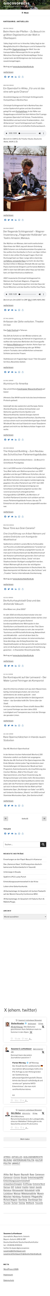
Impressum (8, 1275)
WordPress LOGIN (10, 1269)
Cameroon (39, 1174)
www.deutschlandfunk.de (23, 67)
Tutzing (21, 1203)
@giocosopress (38, 1049)
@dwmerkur (26, 1113)
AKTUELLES (17, 1157)
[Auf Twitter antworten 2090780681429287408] (12, 1100)
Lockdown (8, 1193)
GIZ (12, 1187)
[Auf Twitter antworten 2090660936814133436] (12, 1039)
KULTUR (39, 1160)
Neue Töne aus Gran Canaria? (19, 528)
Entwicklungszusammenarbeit (16, 1181)
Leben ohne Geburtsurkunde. (15, 886)
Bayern (17, 1174)
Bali (11, 1174)
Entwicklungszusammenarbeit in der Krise (20, 882)
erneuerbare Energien (12, 1184)
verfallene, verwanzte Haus (14, 261)
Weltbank (30, 1203)
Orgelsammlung (19, 49)
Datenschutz (8, 1280)
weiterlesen (8, 72)
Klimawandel (18, 1190)
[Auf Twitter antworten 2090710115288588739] (12, 1128)
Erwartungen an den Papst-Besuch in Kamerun (22, 859)
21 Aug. (40, 1023)
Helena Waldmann (14, 345)
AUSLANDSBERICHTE (33, 1157)
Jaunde (39, 1187)
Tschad (14, 1203)
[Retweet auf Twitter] (16, 1020)
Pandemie (26, 1196)
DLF (30, 300)
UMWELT (16, 1163)
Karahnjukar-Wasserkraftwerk (29, 389)
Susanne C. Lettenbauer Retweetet (30, 1020)
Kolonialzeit (30, 1190)
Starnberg (22, 1199)
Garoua (6, 1187)
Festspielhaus (21, 111)
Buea (32, 1174)
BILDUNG (7, 1160)
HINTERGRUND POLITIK (23, 1160)
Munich (40, 1193)
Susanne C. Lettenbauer (21, 1049)
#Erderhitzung (17, 1027)
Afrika (6, 1174)
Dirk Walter (16, 1113)
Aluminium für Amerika (15, 383)
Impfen (25, 1187)
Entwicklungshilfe (35, 1177)
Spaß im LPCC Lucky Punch (14, 877)
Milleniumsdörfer (28, 1193)
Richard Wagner (10, 1199)
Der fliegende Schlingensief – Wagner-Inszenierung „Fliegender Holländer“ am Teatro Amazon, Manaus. (25, 234)
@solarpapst (32, 1023)
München (7, 1196)
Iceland (18, 1187)
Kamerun (7, 1190)
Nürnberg (16, 1196)
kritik (38, 1190)
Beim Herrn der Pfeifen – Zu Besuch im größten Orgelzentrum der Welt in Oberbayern (24, 34)
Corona (16, 1177)
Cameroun (8, 1177)
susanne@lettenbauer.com (14, 1251)
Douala (24, 1177)
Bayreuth (25, 1174)
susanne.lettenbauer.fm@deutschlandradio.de (22, 1254)
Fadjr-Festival (12, 330)
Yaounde (39, 1203)
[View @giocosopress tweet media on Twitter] (31, 1032)
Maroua (17, 1193)
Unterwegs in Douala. (12, 872)
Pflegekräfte (36, 1196)
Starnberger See (35, 1199)
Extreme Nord (39, 1184)
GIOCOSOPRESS (16, 3)
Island (32, 1187)
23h (12, 1052)
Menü (26, 13)
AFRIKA (7, 1157)
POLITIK (7, 1163)
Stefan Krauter (17, 1023)
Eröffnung (27, 1184)
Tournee (6, 1203)
